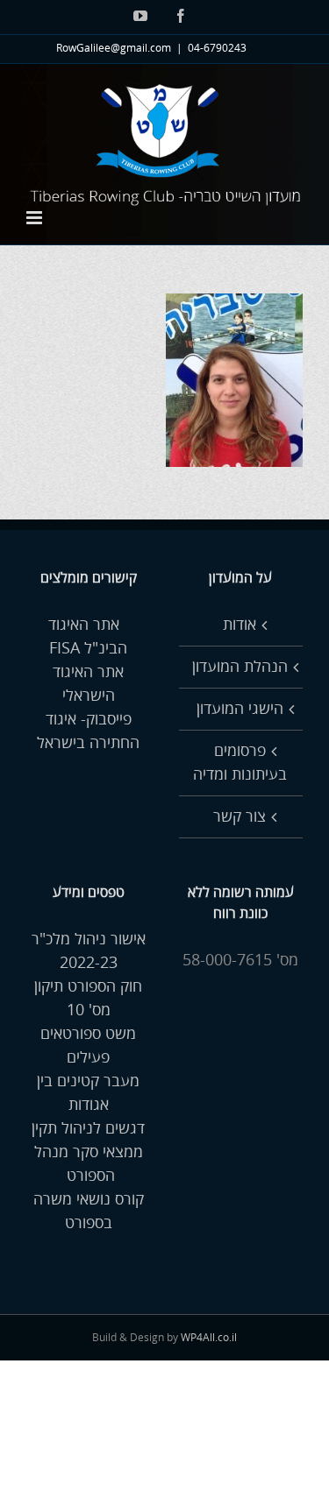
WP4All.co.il (209, 1338)
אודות (239, 624)
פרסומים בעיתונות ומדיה (240, 762)
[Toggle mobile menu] (35, 217)
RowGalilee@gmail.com (113, 48)
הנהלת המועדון (240, 666)
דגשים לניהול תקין (88, 1128)
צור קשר (239, 816)
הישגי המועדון (240, 708)
